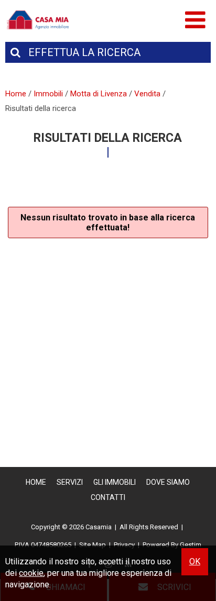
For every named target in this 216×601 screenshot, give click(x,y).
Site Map (92, 545)
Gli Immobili (114, 482)
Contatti (108, 497)
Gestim (190, 545)
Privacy (124, 545)
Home (36, 482)
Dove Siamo (168, 482)
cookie (31, 573)
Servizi (70, 482)
